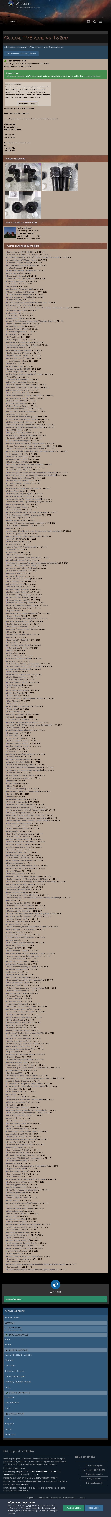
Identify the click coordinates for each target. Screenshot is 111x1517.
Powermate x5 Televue (16, 571)
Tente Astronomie (14, 268)
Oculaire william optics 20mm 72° (20, 1049)
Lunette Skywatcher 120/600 (18, 369)
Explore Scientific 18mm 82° (18, 480)
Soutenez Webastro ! (13, 1299)
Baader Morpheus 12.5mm (17, 459)
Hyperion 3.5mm (13, 1052)
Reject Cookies (94, 1508)
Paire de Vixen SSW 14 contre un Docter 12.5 (25, 395)
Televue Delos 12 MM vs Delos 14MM (21, 1131)
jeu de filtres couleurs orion (18, 1232)
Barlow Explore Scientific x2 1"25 (20, 526)
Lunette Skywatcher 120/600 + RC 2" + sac (23, 916)
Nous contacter (69, 1498)
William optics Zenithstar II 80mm (20, 1054)
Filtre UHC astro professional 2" (19, 813)
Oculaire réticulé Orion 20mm (18, 890)
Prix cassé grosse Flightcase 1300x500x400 (24, 464)
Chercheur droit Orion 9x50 (18, 762)
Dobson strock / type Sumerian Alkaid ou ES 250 (26, 302)
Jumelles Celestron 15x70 (17, 919)
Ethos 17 (10, 650)
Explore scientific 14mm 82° (18, 743)
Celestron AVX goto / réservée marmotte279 (25, 1033)
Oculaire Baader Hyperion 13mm (20, 1208)
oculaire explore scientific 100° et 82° (22, 1227)
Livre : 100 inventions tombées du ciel (22, 605)
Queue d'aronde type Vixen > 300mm (21, 565)
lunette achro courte (15, 1121)
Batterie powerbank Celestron (19, 350)
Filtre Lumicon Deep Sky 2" (17, 789)
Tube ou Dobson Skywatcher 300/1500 (22, 419)
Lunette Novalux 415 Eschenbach (20, 297)
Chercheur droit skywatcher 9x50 (20, 805)
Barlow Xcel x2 (13, 712)
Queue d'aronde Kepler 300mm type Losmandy (26, 448)
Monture (9, 1360)
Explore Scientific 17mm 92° (18, 324)
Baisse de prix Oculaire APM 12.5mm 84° (23, 488)
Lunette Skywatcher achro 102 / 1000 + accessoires (27, 512)
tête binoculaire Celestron (17, 1214)
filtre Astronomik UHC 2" (17, 1238)
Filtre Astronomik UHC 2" (17, 504)
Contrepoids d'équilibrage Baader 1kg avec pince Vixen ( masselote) (34, 531)
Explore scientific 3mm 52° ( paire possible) (24, 666)
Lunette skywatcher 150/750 (18, 1041)
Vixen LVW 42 (12, 783)
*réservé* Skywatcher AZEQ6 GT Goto (22, 387)
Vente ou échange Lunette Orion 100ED (22, 1044)
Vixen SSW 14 (12, 377)
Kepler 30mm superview (16, 677)
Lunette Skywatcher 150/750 (18, 903)
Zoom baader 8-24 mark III (17, 1036)
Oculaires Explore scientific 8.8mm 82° (22, 895)
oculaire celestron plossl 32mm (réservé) (23, 1256)
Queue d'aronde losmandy (17, 977)
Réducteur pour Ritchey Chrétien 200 (21, 866)
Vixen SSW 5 (12, 549)
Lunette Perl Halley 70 (15, 300)
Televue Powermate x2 (16, 281)
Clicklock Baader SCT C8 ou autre (20, 842)
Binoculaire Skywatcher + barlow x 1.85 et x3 (24, 815)
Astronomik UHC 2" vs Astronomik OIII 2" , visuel (26, 1179)
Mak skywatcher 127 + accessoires (21, 929)
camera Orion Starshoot (16, 1222)
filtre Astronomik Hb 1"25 (17, 1129)
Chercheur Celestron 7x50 (17, 985)
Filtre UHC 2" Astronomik (17, 382)
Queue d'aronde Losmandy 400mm (21, 411)
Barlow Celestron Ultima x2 (18, 828)
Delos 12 (10, 653)
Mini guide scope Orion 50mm (19, 433)
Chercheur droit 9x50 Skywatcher (20, 603)
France (8, 1418)
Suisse (8, 1429)
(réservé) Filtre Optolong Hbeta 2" (20, 467)
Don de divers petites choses (18, 645)
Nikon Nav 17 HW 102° (16, 1025)
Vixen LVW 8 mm (13, 999)
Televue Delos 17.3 (14, 316)
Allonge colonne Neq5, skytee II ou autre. (23, 956)
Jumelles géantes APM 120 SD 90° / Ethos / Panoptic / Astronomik (33, 257)
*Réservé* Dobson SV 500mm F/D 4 (21, 292)
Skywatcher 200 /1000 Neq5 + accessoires (23, 1158)
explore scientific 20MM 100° (18, 1123)
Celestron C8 (12, 972)
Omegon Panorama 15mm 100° (19, 621)
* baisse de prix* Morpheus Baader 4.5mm (24, 1084)
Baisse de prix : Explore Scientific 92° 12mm (24, 374)
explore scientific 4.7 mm (17, 1198)
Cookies (82, 1498)
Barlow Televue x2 (14, 656)
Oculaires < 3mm (13, 573)
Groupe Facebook (95, 1483)
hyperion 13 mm (13, 1126)
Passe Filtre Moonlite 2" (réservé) (20, 271)
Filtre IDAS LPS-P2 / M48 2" (18, 627)
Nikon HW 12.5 (13, 661)
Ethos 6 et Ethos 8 (14, 555)
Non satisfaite (12, 1403)
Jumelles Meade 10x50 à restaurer (21, 937)
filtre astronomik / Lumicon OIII (19, 1248)
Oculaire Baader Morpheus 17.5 (19, 409)
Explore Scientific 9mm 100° (18, 634)
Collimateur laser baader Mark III (20, 1060)
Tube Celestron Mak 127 (17, 454)
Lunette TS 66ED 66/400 (16, 1014)
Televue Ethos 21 (14, 284)
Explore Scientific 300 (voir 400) (19, 289)
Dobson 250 (12, 643)
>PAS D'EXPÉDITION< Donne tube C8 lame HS (25, 425)
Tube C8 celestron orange (17, 441)
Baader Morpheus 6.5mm (17, 329)
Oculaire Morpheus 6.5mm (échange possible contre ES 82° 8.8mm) (33, 898)
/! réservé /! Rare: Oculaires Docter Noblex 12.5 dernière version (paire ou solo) (38, 308)
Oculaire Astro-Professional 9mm (20, 754)
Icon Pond (52, 1471)
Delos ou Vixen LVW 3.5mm (18, 844)
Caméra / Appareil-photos (18, 1382)
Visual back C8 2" (14, 948)
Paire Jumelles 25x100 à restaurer (20, 943)
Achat (8, 1345)
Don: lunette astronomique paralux (21, 265)
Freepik (19, 1471)
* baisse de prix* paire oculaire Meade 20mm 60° (26, 1086)
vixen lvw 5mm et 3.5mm (17, 1251)
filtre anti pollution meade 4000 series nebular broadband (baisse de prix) (36, 1264)
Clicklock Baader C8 (15, 975)
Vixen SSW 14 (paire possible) (19, 263)
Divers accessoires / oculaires (19, 778)
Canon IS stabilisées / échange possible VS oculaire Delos (30, 321)
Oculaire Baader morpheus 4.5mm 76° (22, 1139)
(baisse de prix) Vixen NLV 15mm (20, 1145)
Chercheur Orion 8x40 (15, 945)
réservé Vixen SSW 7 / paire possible (22, 547)
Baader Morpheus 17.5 (16, 310)
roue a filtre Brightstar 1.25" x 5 (19, 1235)
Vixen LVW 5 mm (13, 1001)
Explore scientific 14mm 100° (18, 855)
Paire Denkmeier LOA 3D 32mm (19, 860)
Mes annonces (14, 1328)
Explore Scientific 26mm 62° (18, 608)
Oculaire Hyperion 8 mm (16, 1185)
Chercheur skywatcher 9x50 (18, 921)
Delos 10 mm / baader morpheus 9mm (22, 1190)
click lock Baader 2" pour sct (18, 1081)
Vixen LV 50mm (13, 924)
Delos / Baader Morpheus (17, 1161)
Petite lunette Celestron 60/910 (19, 494)
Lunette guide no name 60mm (19, 1017)
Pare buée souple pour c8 (17, 969)
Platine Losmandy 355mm (17, 507)
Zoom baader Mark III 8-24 (17, 935)
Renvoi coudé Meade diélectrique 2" (21, 417)
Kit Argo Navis (13, 337)
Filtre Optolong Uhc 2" (16, 584)
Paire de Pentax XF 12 (16, 1091)
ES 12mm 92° (12, 794)
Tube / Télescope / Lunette (18, 1355)
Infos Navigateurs (23, 1484)
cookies (28, 1505)
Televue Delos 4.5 (14, 313)
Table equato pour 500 (16, 332)
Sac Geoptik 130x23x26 (16, 959)
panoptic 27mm (13, 1195)
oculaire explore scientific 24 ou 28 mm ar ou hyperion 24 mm (31, 1270)
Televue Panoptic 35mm (16, 406)
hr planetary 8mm (14, 1267)
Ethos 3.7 (10, 637)
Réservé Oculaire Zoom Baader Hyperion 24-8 (25, 427)
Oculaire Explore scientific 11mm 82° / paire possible (28, 820)
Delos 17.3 (11, 486)
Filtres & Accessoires (15, 1376)
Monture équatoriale (15, 874)
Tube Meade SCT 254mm (17, 719)
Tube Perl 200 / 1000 (15, 738)
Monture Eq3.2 (13, 414)
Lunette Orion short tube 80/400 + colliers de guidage (28, 914)
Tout (7, 1408)
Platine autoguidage (15, 863)
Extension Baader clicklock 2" (18, 597)
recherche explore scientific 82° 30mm (22, 1203)
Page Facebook (95, 1478)
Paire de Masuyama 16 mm (18, 470)
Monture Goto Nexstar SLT (18, 457)
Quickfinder (12, 286)
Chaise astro (12, 672)
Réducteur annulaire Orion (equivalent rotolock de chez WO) (31, 882)
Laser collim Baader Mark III (18, 690)
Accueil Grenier (12, 1318)
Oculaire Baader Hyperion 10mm (20, 1246)
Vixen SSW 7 (12, 751)
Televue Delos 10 (14, 1089)
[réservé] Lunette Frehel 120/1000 (20, 1155)
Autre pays (10, 1434)
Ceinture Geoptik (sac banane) (19, 595)
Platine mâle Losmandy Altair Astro (21, 385)
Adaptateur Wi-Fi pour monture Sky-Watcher (25, 770)
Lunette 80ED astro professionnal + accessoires (26, 523)
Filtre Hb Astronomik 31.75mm (19, 1115)
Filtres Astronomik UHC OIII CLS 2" (20, 252)
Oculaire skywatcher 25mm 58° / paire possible (26, 810)
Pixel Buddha (41, 1471)
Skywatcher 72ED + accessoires (19, 305)
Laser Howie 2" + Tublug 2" (18, 640)
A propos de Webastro (95, 1470)
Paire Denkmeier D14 (15, 728)
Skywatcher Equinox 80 (16, 964)
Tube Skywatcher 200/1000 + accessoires (23, 515)
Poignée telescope (14, 685)
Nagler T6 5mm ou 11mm (17, 961)
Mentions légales (95, 1465)
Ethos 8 (10, 528)
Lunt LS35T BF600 (14, 430)
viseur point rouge (14, 1147)
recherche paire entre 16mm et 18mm (22, 1076)
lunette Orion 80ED (14, 1073)
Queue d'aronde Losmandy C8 (19, 839)
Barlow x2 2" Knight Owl (16, 401)
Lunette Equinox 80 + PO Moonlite (20, 908)
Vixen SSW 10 (12, 544)
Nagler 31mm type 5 (15, 1020)
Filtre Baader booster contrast (19, 1046)
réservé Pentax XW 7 (15, 587)
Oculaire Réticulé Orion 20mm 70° (20, 1012)
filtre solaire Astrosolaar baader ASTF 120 (24, 1113)
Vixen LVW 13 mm (14, 996)
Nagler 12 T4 (12, 688)
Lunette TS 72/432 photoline (18, 1038)
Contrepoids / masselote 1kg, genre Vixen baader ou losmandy (32, 563)
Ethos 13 (10, 786)
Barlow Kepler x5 (14, 831)
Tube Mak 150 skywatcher (17, 802)
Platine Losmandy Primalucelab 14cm (21, 619)
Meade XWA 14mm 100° (16, 852)
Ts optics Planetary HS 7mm (18, 483)
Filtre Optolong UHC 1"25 (17, 390)
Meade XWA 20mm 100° (16, 799)
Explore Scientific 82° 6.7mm (18, 358)
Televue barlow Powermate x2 (19, 858)
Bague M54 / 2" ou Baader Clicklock (21, 435)
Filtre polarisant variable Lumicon (20, 884)
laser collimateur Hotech (16, 1230)
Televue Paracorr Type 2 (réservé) (20, 278)
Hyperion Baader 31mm (16, 616)
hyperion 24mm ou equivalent (19, 1259)
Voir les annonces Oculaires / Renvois (21, 54)
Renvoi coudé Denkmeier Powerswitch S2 (23, 876)
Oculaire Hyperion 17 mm (17, 1187)
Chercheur (10, 1366)
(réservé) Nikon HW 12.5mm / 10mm (21, 260)
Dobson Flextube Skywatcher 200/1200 (22, 557)
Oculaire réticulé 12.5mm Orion (19, 887)
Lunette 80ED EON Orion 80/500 (19, 496)
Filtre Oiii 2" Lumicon (15, 850)
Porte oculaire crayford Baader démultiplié (24, 499)
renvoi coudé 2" (13, 1118)
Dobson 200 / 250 (14, 510)
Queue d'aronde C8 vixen (17, 993)
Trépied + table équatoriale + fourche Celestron (26, 988)
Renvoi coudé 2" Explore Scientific (21, 905)
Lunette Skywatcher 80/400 (18, 759)
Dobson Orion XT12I (15, 1142)
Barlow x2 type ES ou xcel (17, 534)
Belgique (9, 1424)
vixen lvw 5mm (13, 1261)
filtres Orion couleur (15, 1211)
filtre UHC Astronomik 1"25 (18, 1102)
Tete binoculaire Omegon (17, 379)
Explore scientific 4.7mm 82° (18, 746)
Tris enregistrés (15, 1330)
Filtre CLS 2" (12, 704)
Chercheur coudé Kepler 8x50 (19, 674)
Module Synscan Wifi (15, 520)
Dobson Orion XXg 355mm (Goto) (20, 868)
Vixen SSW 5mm (13, 773)
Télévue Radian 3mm (15, 491)
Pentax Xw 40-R (13, 542)
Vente (8, 1339)
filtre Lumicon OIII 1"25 (16, 1097)
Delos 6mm (11, 1105)
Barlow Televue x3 (14, 366)
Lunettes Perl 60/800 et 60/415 (19, 438)
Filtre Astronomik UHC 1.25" (18, 1150)
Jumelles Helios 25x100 (16, 1070)
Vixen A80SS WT (14, 334)
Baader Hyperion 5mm (16, 326)
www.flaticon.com (11, 1474)
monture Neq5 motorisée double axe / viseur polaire (28, 1068)
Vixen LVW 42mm (14, 932)
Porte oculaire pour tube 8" (18, 600)
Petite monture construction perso (21, 422)
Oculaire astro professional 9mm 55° (21, 807)
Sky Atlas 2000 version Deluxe (19, 658)
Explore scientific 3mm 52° (17, 682)
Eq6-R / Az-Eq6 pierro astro (18, 1030)
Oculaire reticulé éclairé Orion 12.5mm (22, 345)
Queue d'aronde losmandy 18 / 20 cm (21, 967)
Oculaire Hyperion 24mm (17, 1192)
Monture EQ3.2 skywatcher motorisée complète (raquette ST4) (32, 472)
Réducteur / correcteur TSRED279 (20, 629)
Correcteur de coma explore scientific (22, 722)
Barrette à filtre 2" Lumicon (18, 836)
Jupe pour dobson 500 (16, 403)
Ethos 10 (10, 632)
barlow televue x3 (14, 1254)
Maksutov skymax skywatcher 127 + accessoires (26, 1110)
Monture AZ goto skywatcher (19, 911)
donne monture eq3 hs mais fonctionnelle (23, 1224)
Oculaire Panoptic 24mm (17, 826)
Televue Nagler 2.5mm (16, 372)
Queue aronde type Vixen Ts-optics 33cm (23, 536)
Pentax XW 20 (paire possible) (19, 579)
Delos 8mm (11, 1094)
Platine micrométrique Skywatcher (21, 765)
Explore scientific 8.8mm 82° (18, 589)
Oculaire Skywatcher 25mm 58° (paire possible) (26, 443)
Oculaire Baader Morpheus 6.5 (19, 847)
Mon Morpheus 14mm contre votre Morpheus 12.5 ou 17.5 (30, 1078)
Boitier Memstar (13, 273)
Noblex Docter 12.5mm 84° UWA (20, 398)
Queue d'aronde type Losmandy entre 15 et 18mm (27, 927)
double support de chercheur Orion (21, 1243)
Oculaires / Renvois (14, 1371)
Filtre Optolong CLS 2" (16, 581)
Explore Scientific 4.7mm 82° (18, 356)
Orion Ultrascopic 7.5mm (17, 361)
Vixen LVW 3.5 (12, 735)
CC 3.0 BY (35, 1474)
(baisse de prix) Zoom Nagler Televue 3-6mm (25, 1099)
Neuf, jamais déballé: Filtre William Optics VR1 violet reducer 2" (32, 451)
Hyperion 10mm (13, 611)
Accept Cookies (75, 1508)
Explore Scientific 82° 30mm (18, 353)
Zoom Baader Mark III (15, 576)
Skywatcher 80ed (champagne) (19, 823)
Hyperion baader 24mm (16, 1169)
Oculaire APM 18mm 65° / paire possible (23, 791)
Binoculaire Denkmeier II (16, 276)
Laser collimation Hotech (17, 892)
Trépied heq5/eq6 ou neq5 (17, 1004)
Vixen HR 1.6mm (13, 757)
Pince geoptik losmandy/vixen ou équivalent (25, 980)
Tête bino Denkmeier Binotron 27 (20, 730)
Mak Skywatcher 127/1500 (17, 462)
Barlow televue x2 (14, 1176)
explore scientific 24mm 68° (18, 1171)
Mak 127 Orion (13, 701)
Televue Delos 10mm (15, 318)
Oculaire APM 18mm (15, 348)
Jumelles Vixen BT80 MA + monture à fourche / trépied (29, 725)
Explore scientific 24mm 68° (18, 592)
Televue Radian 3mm (15, 680)
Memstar (10, 363)
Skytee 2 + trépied (14, 717)
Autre (7, 1387)
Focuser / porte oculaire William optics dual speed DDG (29, 446)
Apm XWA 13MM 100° (16, 539)
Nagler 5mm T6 (13, 1200)
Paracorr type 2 (13, 733)
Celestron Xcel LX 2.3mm (17, 648)
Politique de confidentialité (49, 1498)
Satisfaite (9, 1397)
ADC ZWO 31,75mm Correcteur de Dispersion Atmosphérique (31, 475)
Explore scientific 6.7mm (16, 741)
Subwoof (28, 228)
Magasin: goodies (95, 1474)
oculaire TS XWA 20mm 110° (18, 1240)
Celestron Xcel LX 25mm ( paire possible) (23, 664)
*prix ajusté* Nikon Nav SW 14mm (20, 1065)
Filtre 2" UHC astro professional (20, 834)
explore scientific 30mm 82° (18, 1107)
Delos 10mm (12, 1216)
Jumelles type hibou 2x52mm (18, 669)
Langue (29, 1498)
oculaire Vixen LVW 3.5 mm (17, 1206)
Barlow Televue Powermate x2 (19, 706)
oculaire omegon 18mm (16, 1219)
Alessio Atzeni (29, 1471)
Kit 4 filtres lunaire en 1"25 (17, 560)
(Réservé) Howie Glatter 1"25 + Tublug (22, 255)
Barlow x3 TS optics (15, 518)
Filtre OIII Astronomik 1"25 (17, 714)
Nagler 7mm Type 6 (15, 693)
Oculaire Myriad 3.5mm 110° (18, 1022)
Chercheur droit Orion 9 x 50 (18, 1137)
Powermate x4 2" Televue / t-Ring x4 (21, 568)
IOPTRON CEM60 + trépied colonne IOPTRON (25, 698)
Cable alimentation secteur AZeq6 (20, 775)
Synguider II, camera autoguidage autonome (24, 767)
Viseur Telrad (12, 709)
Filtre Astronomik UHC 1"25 (18, 393)
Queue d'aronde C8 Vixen (17, 951)
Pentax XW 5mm (13, 1163)
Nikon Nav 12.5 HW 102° (16, 1028)
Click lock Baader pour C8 (17, 990)
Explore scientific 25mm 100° (18, 1009)
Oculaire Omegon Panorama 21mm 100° (23, 613)
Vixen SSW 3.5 (13, 552)
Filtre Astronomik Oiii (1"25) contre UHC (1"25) (25, 953)
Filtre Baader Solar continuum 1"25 (21, 478)
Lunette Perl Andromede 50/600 (19, 294)
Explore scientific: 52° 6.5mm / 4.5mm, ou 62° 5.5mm (27, 879)
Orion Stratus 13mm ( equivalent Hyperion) (24, 502)
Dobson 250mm (13, 871)
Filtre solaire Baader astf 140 (18, 983)
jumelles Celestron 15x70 (17, 1134)
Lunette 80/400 (13, 940)
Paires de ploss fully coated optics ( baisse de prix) (27, 1166)
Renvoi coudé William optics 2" (19, 1153)
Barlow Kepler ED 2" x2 (16, 340)
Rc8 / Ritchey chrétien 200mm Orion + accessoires (27, 818)
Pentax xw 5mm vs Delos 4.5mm (20, 1182)
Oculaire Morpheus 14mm (17, 1062)
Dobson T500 (12, 696)
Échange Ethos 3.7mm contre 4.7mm (21, 1006)
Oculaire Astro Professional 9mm (20, 342)
